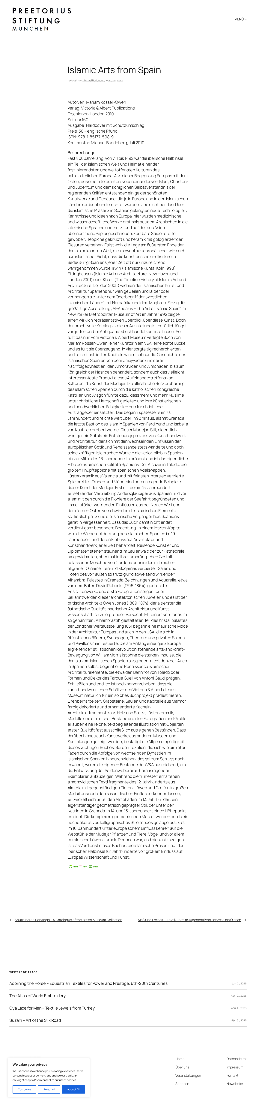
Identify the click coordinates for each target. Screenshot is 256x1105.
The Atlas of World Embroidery (37, 995)
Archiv (111, 80)
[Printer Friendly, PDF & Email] (84, 866)
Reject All (49, 1089)
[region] (48, 1077)
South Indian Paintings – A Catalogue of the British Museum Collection (68, 919)
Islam (120, 80)
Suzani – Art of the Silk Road (35, 1020)
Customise (24, 1089)
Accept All (73, 1089)
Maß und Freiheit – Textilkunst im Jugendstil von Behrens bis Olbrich (189, 919)
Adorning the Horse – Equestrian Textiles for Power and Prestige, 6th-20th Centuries (88, 983)
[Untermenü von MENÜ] (246, 19)
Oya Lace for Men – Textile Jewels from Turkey (52, 1008)
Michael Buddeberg (93, 80)
